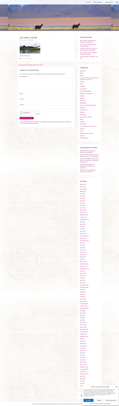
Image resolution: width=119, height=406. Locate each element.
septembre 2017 (84, 336)
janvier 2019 (83, 301)
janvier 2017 (83, 343)
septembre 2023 (84, 219)
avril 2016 (82, 357)
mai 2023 (82, 229)
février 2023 (83, 233)
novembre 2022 (84, 236)
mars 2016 (82, 360)
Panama (82, 128)
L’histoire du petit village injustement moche (30, 65)
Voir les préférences (111, 400)
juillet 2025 (83, 191)
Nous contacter (98, 2)
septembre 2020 (84, 268)
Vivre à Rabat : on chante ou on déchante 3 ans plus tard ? (89, 160)
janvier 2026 (83, 189)
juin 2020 (82, 275)
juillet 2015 (83, 378)
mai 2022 (82, 245)
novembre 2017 (84, 331)
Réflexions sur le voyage (86, 133)
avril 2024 (82, 205)
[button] (116, 387)
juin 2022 (82, 243)
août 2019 (82, 289)
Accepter (88, 400)
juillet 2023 (83, 224)
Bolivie (82, 75)
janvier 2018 (83, 327)
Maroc (81, 119)
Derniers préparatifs (85, 91)
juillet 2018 (83, 313)
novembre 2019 (84, 287)
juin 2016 (82, 353)
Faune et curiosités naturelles (88, 105)
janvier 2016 (83, 364)
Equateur (82, 96)
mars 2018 (82, 322)
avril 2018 (82, 320)
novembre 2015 (84, 369)
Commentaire (24, 76)
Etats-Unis (83, 100)
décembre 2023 (84, 214)
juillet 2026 (83, 184)
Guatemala (83, 114)
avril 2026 (82, 186)
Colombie (82, 86)
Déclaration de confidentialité (104, 403)
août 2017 (82, 339)
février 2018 (83, 324)
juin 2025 (82, 193)
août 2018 (82, 310)
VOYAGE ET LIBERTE (13, 2)
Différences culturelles (86, 93)
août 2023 (82, 222)
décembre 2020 (84, 264)
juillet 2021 (83, 257)
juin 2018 (82, 315)
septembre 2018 (84, 308)
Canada (82, 82)
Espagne (82, 98)
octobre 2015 (83, 371)
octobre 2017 (83, 334)
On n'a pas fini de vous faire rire (88, 126)
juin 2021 (82, 259)
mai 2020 (82, 278)
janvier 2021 (83, 261)
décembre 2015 (84, 367)
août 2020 (82, 271)
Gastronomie (83, 110)
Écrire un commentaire (26, 58)
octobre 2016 (83, 346)
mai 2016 (82, 355)
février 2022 (83, 252)
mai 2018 (82, 317)
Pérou (81, 131)
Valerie (32, 40)
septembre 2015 (84, 374)
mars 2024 (83, 207)
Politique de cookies (94, 403)
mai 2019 (82, 294)
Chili (81, 84)
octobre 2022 (83, 238)
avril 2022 (82, 247)
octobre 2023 (83, 217)
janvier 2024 (83, 212)
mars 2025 (83, 198)
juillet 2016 (83, 350)
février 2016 (83, 362)
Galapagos (82, 107)
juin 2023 (82, 226)
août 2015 (82, 376)
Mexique (82, 121)
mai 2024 (82, 203)
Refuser (99, 400)
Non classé (83, 124)
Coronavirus (83, 89)
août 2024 (82, 200)
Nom (21, 93)
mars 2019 (82, 299)
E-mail (22, 99)
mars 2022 (83, 250)
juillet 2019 (83, 292)
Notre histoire (109, 2)
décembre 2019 (84, 285)
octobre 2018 (83, 306)
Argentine (82, 71)
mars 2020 (83, 282)
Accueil (88, 2)
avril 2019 (82, 296)
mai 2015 (82, 383)
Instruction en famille (86, 117)
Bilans (81, 73)
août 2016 (82, 348)
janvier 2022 (83, 254)
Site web (22, 104)
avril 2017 (82, 341)
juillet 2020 (83, 273)
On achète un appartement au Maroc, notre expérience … (87, 166)
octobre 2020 (83, 266)
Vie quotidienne (84, 138)
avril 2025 (82, 196)
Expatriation (83, 103)
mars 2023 (83, 231)
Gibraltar (82, 112)
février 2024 (83, 210)
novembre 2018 (84, 303)
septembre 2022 (84, 240)
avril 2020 (82, 280)
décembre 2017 (84, 329)
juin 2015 (82, 381)
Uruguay (82, 135)
